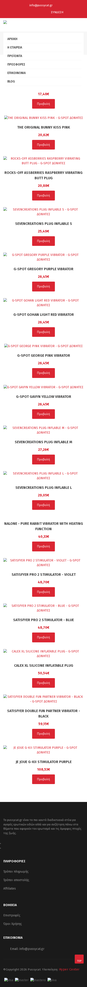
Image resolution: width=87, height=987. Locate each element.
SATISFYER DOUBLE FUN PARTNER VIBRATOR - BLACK (43, 713)
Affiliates (9, 888)
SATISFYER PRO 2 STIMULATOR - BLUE (43, 620)
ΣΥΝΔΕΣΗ (56, 12)
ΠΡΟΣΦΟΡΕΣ (16, 64)
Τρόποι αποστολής (16, 880)
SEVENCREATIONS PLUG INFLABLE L (43, 487)
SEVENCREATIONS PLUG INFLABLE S (43, 223)
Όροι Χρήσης (12, 924)
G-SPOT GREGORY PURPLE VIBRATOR (43, 269)
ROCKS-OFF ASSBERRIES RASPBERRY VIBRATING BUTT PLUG (43, 175)
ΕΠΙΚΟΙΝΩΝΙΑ (16, 73)
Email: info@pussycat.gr (27, 949)
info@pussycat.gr (41, 5)
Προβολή (43, 103)
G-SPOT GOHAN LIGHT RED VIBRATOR (43, 314)
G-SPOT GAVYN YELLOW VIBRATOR (43, 396)
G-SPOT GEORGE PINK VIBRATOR (43, 355)
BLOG (11, 81)
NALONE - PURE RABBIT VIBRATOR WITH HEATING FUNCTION (43, 526)
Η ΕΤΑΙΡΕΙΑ (14, 47)
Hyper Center (69, 969)
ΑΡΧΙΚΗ (12, 39)
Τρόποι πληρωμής (16, 871)
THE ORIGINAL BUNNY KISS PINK (43, 127)
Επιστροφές (11, 915)
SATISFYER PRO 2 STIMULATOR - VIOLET (44, 574)
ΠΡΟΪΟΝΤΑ (14, 56)
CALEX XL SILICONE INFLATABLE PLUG (43, 665)
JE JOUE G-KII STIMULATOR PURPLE (44, 762)
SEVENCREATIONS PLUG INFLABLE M (43, 442)
